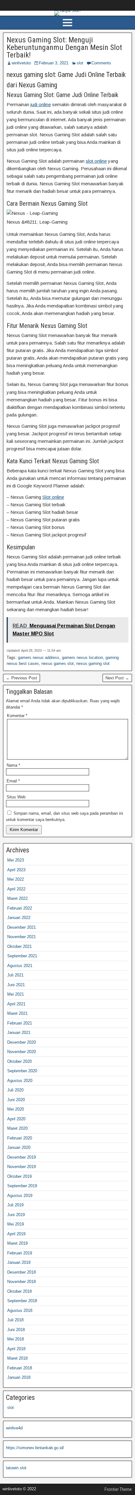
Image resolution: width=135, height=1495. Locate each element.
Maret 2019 (17, 1243)
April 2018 (16, 1348)
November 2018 (21, 1281)
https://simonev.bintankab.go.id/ (35, 1447)
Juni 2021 (16, 984)
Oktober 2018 (19, 1291)
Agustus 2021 (19, 965)
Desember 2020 (21, 1042)
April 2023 (16, 869)
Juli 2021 (15, 975)
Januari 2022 (18, 917)
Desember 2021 (21, 927)
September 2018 (22, 1300)
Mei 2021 (15, 994)
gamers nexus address (38, 657)
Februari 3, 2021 (53, 63)
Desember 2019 (21, 1157)
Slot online (53, 497)
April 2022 (16, 889)
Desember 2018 (21, 1272)
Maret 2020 (17, 1128)
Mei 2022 (15, 879)
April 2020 (16, 1119)
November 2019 (21, 1166)
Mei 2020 (15, 1109)
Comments (101, 63)
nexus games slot (57, 663)
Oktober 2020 (19, 1061)
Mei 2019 (15, 1224)
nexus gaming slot (93, 663)
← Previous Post (21, 678)
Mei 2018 (15, 1339)
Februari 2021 (19, 1023)
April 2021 (16, 1004)
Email (13, 781)
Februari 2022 (19, 908)
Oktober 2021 (19, 946)
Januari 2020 (18, 1147)
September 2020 (22, 1070)
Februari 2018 (19, 1368)
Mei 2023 (15, 860)
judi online (40, 104)
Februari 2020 (19, 1138)
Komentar (17, 715)
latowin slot (16, 1467)
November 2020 (21, 1051)
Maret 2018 (17, 1358)
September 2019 (22, 1185)
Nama (13, 765)
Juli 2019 (15, 1205)
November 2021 (21, 936)
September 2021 (22, 956)
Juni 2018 (16, 1329)
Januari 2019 (18, 1262)
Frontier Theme (118, 1489)
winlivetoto (21, 63)
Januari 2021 (18, 1032)
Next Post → (117, 678)
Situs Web (16, 797)
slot (80, 63)
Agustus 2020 (19, 1080)
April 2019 (16, 1233)
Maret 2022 (17, 898)
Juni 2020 (16, 1099)
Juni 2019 (16, 1214)
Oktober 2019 (19, 1176)
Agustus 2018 (19, 1310)
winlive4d (14, 1428)
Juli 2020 (15, 1090)
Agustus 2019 (19, 1195)
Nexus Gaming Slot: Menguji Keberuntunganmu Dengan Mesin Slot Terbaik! (64, 47)
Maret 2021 (17, 1013)
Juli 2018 (15, 1320)
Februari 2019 (19, 1253)
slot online (96, 161)
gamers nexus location (82, 657)
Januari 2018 (18, 1377)
